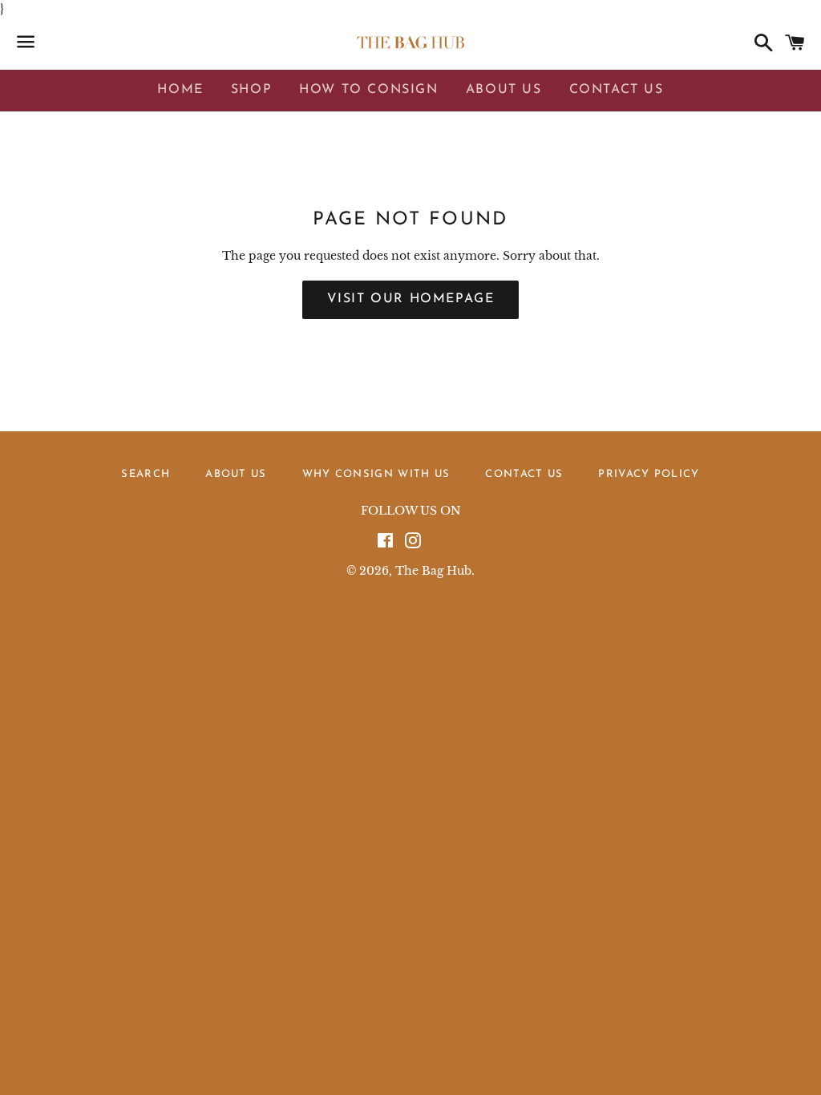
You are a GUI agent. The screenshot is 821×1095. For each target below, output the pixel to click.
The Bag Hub (433, 571)
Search (145, 474)
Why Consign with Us (376, 474)
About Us (504, 89)
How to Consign (368, 89)
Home (180, 89)
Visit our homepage (411, 299)
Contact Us (616, 89)
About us (235, 474)
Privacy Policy (648, 474)
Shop (251, 89)
